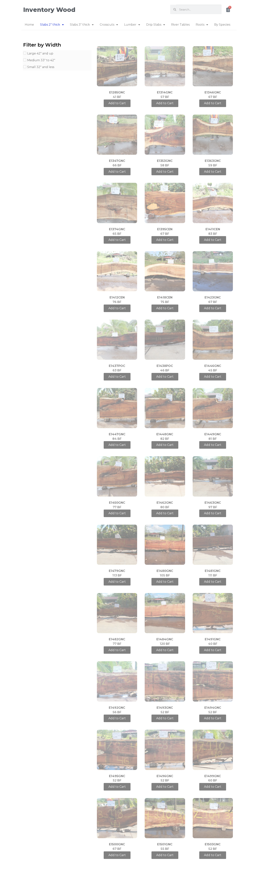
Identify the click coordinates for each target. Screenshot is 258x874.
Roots (200, 24)
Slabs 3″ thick (80, 24)
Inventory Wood (49, 9)
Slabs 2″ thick (50, 24)
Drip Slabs (153, 24)
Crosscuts (107, 24)
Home (29, 24)
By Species (222, 24)
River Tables (180, 24)
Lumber (130, 24)
